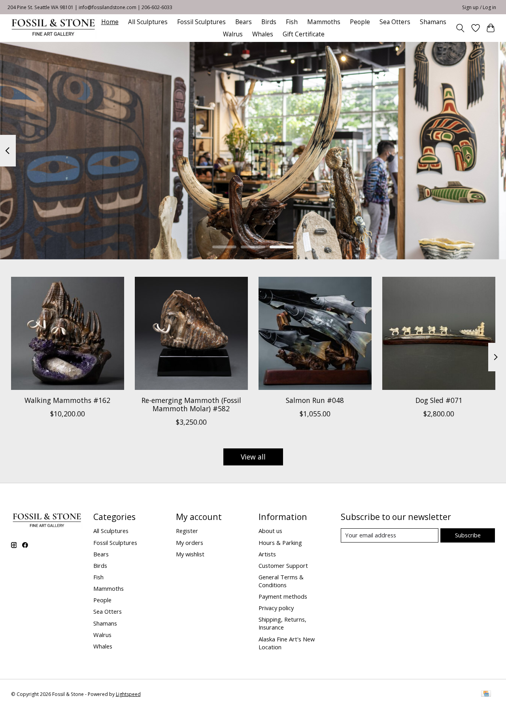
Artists (267, 554)
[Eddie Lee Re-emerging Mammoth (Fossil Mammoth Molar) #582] (191, 333)
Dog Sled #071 (438, 400)
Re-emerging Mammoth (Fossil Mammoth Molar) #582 (191, 404)
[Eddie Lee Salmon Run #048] (315, 333)
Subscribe (468, 535)
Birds (268, 22)
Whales (262, 34)
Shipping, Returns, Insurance (282, 623)
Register (187, 531)
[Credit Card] (486, 694)
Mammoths (323, 22)
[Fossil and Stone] (53, 28)
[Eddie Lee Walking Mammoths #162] (67, 333)
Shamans (433, 22)
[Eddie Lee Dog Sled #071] (438, 333)
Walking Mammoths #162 (67, 400)
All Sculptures (148, 22)
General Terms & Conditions (281, 581)
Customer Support (283, 565)
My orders (189, 542)
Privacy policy (276, 608)
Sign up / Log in (479, 7)
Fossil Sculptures (201, 22)
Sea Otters (395, 22)
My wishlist (190, 554)
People (360, 22)
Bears (243, 22)
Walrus (233, 34)
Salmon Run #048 (315, 400)
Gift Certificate (304, 34)
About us (270, 531)
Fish (292, 22)
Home (110, 22)
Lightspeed (128, 694)
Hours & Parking (280, 542)
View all (253, 456)
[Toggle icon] (460, 28)
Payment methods (283, 596)
